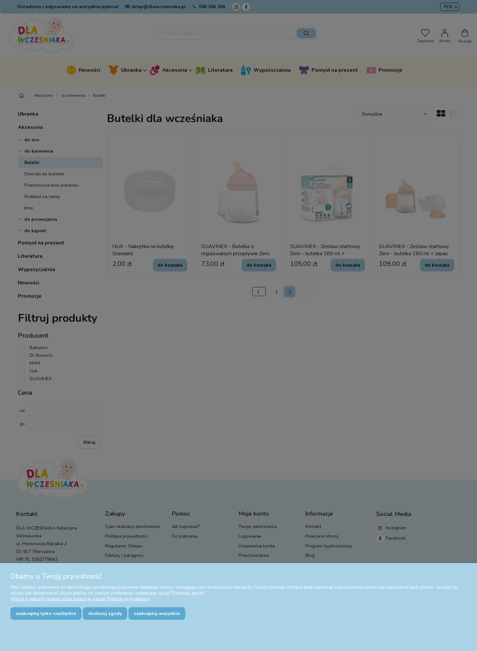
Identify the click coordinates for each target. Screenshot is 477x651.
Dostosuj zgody (105, 613)
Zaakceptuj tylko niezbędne (46, 613)
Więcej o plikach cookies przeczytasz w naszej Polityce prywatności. (80, 599)
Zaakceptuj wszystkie (157, 613)
